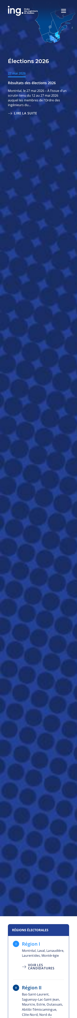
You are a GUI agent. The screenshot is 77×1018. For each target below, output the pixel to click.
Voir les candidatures (41, 966)
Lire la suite (25, 113)
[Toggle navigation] (63, 11)
